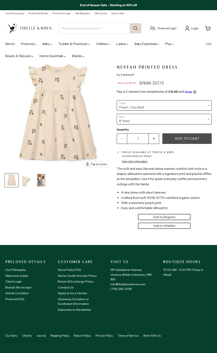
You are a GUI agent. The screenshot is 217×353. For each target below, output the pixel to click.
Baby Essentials (146, 44)
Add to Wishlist (164, 226)
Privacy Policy (104, 335)
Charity (27, 335)
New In (10, 44)
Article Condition (17, 293)
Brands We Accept (18, 287)
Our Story (11, 335)
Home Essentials (52, 56)
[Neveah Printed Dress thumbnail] (11, 180)
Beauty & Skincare (18, 56)
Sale (209, 44)
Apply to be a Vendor (72, 293)
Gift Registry (82, 13)
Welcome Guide (16, 276)
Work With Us (152, 335)
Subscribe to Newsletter (74, 310)
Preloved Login (61, 13)
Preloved (28, 44)
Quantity (123, 129)
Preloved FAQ (14, 299)
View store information (134, 161)
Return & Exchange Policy (76, 281)
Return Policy (82, 335)
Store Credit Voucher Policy (77, 276)
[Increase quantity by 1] (154, 138)
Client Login (13, 281)
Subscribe (117, 13)
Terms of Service (128, 335)
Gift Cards (101, 13)
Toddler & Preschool (73, 44)
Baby (46, 44)
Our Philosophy (14, 13)
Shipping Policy (59, 335)
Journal (41, 335)
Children (102, 44)
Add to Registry (164, 217)
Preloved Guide (38, 13)
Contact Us (65, 287)
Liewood (127, 75)
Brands (77, 56)
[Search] (135, 28)
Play (168, 44)
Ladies (121, 44)
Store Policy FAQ (69, 270)
